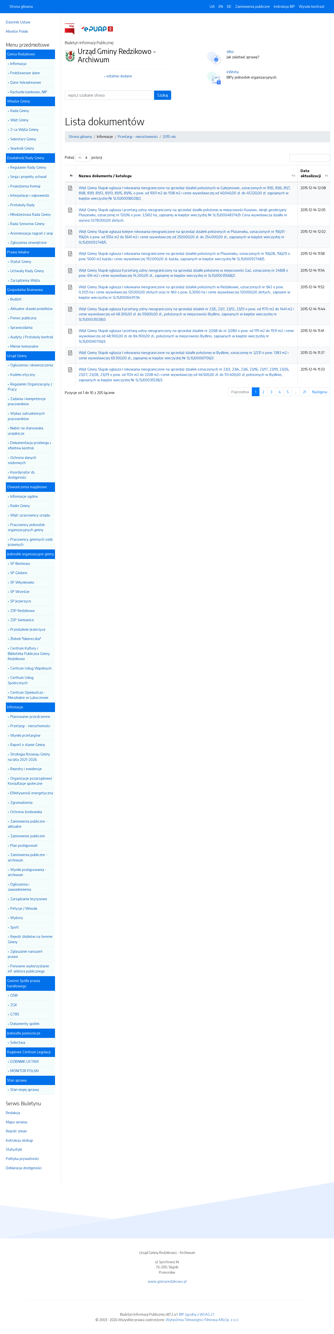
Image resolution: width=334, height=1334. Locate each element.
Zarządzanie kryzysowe (28, 899)
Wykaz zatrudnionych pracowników (26, 416)
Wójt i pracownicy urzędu (30, 515)
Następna (319, 392)
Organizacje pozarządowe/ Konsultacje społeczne (30, 781)
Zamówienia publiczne (252, 6)
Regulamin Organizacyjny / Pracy (30, 387)
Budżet (16, 299)
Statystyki (14, 1149)
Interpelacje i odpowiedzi (29, 195)
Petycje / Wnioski (23, 908)
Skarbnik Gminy (22, 148)
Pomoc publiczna (23, 318)
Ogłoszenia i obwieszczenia (31, 365)
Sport (14, 927)
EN (221, 6)
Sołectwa (17, 1042)
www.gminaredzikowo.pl (167, 1281)
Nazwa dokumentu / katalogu (105, 176)
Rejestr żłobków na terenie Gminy (30, 939)
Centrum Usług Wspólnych (31, 668)
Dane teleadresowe (25, 82)
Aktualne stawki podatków (31, 308)
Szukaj (162, 95)
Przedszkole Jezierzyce (27, 629)
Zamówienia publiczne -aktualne (27, 824)
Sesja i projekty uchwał (28, 176)
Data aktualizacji (311, 173)
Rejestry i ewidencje (26, 768)
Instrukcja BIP (284, 6)
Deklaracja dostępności (24, 1168)
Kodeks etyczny (22, 374)
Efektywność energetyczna (31, 793)
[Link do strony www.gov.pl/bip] (72, 28)
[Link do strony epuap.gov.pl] (97, 28)
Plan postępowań (23, 845)
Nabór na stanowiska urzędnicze (25, 430)
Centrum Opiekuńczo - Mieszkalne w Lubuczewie (28, 695)
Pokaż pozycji (83, 157)
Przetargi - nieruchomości (30, 726)
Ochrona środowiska (26, 811)
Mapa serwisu (16, 1122)
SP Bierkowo (20, 563)
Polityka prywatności (22, 1158)
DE (229, 6)
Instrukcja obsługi (19, 1140)
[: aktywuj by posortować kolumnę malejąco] (70, 173)
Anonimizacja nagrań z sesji (31, 233)
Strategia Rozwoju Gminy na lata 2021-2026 (29, 757)
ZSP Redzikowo (22, 610)
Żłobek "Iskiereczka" (25, 638)
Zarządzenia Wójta (25, 280)
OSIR (14, 995)
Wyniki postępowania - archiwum (27, 872)
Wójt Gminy (19, 120)
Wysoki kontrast (311, 6)
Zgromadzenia (21, 802)
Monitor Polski (17, 31)
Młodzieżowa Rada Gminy (30, 214)
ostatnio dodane (119, 76)
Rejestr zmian (16, 1131)
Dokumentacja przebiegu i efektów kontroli (29, 445)
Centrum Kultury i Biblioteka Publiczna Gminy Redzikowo (29, 653)
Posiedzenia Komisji (25, 186)
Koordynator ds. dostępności (21, 475)
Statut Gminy (20, 261)
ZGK (13, 1005)
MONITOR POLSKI (24, 1070)
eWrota (233, 72)
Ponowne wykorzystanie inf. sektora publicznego (28, 968)
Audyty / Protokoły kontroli (31, 337)
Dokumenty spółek (24, 1023)
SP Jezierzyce (20, 601)
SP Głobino (18, 572)
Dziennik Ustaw (18, 22)
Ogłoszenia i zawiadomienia (19, 887)
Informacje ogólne (24, 496)
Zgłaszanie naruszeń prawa (25, 954)
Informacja (18, 63)
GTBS (14, 1014)
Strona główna (21, 6)
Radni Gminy (20, 505)
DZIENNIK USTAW (24, 1061)
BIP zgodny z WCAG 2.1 (196, 1314)
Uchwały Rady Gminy (27, 271)
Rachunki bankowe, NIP (28, 92)
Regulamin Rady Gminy (28, 167)
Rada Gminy (19, 110)
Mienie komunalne (24, 346)
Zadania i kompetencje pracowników (27, 401)
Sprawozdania (21, 327)
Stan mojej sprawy (24, 1089)
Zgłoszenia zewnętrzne (28, 242)
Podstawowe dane (25, 73)
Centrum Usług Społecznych (20, 680)
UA (212, 6)
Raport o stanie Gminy (27, 744)
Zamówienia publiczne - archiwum (27, 857)
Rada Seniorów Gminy (27, 223)
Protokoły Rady (22, 205)
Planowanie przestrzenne (30, 716)
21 (304, 392)
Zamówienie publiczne (27, 836)
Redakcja (13, 1112)
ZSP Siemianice (22, 620)
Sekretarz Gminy (23, 139)
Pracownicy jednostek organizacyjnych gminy (26, 527)
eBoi (230, 51)
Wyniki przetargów (25, 735)
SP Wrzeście (20, 591)
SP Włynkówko (22, 582)
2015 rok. (169, 136)
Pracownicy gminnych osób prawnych (30, 542)
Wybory (16, 917)
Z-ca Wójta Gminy (24, 129)
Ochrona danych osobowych (22, 460)
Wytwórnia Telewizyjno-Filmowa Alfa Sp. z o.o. (202, 1319)
